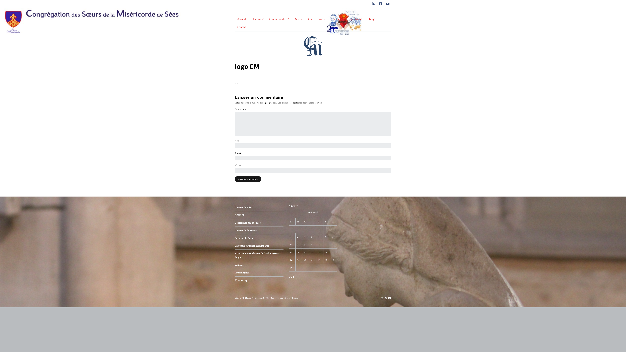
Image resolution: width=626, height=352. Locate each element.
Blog (371, 19)
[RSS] (374, 4)
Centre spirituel (317, 19)
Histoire (256, 19)
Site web (239, 165)
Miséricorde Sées (249, 83)
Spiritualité (356, 19)
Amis (297, 19)
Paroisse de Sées (244, 238)
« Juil (291, 277)
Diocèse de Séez (243, 207)
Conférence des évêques (248, 222)
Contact (241, 27)
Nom (238, 140)
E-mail (239, 153)
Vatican (239, 265)
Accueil (241, 19)
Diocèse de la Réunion (246, 230)
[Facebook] (381, 4)
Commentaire (243, 109)
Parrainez (338, 19)
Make (248, 297)
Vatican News (242, 272)
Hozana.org (241, 280)
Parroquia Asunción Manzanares (252, 245)
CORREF (239, 215)
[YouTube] (387, 4)
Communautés (277, 19)
